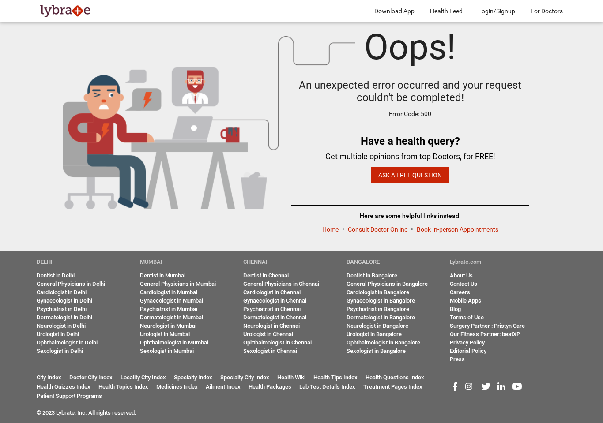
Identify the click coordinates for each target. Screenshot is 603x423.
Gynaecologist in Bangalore (381, 300)
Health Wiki (291, 377)
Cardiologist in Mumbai (168, 292)
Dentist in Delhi (56, 275)
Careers (460, 292)
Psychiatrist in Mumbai (168, 309)
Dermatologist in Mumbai (171, 317)
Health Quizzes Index (63, 386)
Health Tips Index (335, 377)
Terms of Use (467, 317)
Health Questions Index (395, 377)
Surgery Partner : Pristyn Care (487, 325)
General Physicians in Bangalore (387, 284)
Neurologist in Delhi (61, 325)
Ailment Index (223, 386)
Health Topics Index (123, 386)
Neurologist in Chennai (271, 325)
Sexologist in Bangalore (376, 351)
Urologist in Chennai (268, 334)
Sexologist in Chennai (270, 351)
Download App (394, 11)
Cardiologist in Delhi (62, 292)
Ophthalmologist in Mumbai (174, 342)
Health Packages (270, 386)
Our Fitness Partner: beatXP (485, 334)
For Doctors (547, 11)
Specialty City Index (244, 377)
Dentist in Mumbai (162, 275)
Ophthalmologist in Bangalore (383, 342)
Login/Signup (496, 11)
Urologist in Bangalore (374, 334)
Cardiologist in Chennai (272, 292)
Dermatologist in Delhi (64, 317)
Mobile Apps (465, 300)
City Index (49, 377)
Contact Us (463, 284)
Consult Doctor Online (378, 229)
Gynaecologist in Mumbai (171, 300)
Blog (455, 309)
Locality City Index (143, 377)
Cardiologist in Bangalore (378, 292)
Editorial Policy (468, 351)
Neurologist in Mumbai (168, 325)
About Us (461, 275)
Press (457, 359)
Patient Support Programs (69, 396)
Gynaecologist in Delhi (64, 300)
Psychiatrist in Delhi (62, 309)
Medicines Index (177, 386)
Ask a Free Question (410, 175)
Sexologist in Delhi (60, 351)
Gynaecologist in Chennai (274, 300)
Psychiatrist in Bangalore (378, 309)
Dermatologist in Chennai (274, 317)
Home (331, 229)
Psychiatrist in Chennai (272, 309)
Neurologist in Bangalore (377, 325)
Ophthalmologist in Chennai (277, 342)
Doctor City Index (91, 377)
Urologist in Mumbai (165, 334)
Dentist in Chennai (266, 275)
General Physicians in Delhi (71, 284)
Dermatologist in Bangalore (381, 317)
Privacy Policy (467, 342)
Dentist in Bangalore (372, 275)
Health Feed (446, 11)
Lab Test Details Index (327, 386)
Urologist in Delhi (58, 334)
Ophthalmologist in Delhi (67, 342)
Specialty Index (193, 377)
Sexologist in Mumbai (167, 351)
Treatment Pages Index (392, 386)
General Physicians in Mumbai (178, 284)
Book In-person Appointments (457, 229)
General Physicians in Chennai (281, 284)
